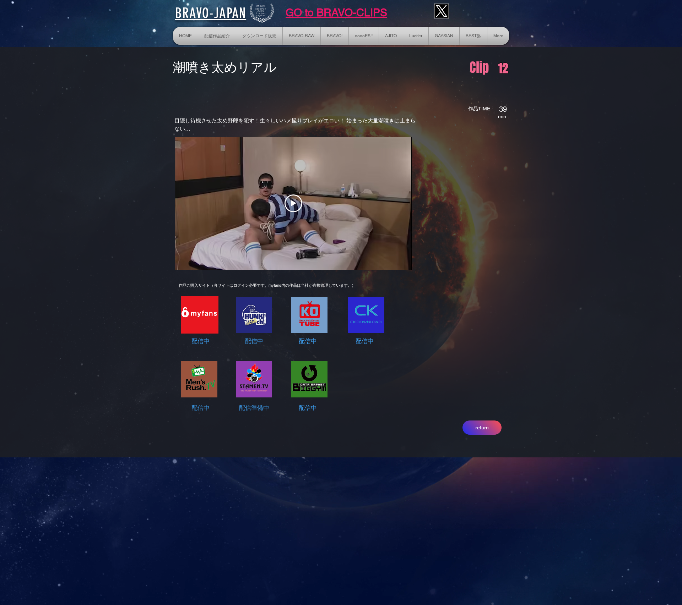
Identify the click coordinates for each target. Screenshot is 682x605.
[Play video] (293, 203)
